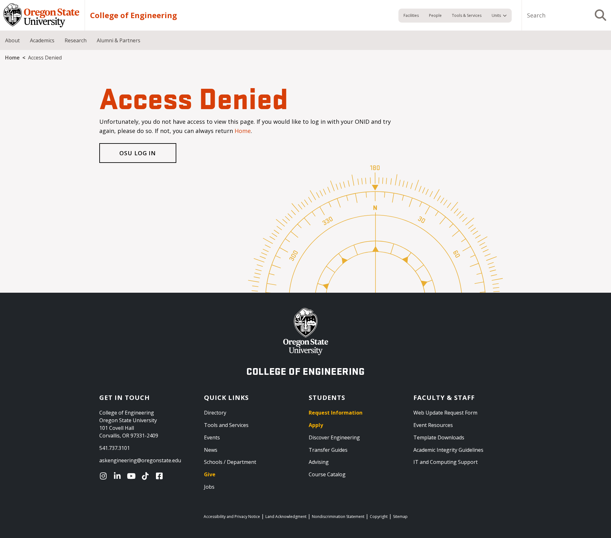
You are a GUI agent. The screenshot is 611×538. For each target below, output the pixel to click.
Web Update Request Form (445, 412)
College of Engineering (133, 15)
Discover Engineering (334, 437)
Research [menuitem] (76, 40)
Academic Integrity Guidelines (448, 449)
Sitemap (400, 516)
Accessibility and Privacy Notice (232, 516)
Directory (215, 412)
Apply (316, 425)
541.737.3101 (114, 447)
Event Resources (433, 425)
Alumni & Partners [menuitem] (118, 40)
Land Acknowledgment (285, 516)
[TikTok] (146, 476)
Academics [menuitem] (42, 40)
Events (212, 437)
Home (12, 57)
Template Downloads (438, 437)
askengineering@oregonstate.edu (140, 460)
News (210, 449)
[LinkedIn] (118, 476)
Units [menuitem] (496, 15)
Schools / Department (230, 461)
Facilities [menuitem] (411, 15)
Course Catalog (327, 474)
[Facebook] (160, 476)
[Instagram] (104, 476)
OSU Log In (137, 153)
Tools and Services (226, 425)
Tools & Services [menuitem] (466, 15)
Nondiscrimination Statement (338, 516)
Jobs (209, 486)
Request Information (335, 412)
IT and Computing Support (445, 461)
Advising (319, 461)
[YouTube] (132, 476)
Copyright (379, 516)
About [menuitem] (12, 40)
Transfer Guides (328, 449)
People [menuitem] (435, 15)
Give (209, 474)
